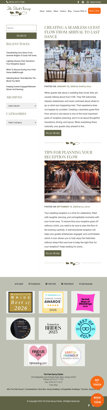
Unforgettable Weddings (70, 389)
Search (21, 35)
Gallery (49, 11)
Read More (53, 133)
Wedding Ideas (84, 86)
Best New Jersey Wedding (48, 389)
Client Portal (95, 2)
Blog (70, 11)
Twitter (52, 284)
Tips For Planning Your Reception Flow (68, 154)
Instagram (86, 284)
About (42, 11)
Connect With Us (80, 11)
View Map (53, 385)
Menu (56, 11)
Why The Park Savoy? (15, 389)
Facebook (35, 284)
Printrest (69, 284)
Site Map (19, 284)
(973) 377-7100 (16, 2)
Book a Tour (94, 10)
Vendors (63, 11)
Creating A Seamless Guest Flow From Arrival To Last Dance (72, 32)
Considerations (31, 389)
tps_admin (85, 207)
